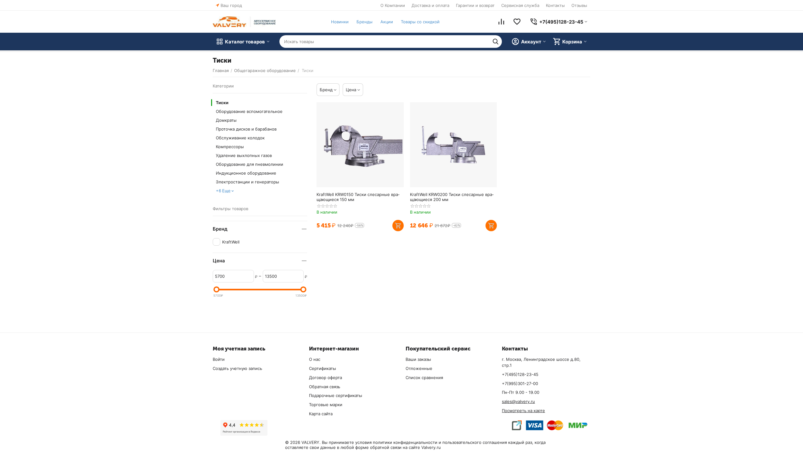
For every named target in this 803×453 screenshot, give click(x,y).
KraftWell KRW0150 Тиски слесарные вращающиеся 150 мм (358, 197)
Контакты (555, 5)
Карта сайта (321, 413)
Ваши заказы (418, 359)
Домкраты (226, 120)
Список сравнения (424, 377)
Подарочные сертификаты (335, 395)
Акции (386, 21)
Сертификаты (322, 368)
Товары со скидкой (420, 21)
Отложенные (419, 368)
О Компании (392, 5)
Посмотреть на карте (523, 410)
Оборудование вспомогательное (249, 111)
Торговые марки (325, 404)
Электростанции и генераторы (247, 181)
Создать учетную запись (237, 368)
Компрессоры (230, 146)
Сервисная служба (520, 5)
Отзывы (579, 5)
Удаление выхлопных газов (244, 155)
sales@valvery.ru (518, 401)
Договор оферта (325, 377)
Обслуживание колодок (240, 137)
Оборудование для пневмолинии (249, 164)
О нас (314, 359)
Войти (219, 359)
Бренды (365, 21)
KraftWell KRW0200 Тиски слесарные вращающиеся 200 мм (452, 197)
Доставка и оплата (430, 5)
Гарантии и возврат (475, 5)
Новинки (340, 21)
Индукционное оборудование (246, 173)
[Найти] (495, 41)
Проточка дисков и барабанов (246, 128)
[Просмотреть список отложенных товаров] (517, 21)
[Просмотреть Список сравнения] (501, 21)
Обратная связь (324, 386)
